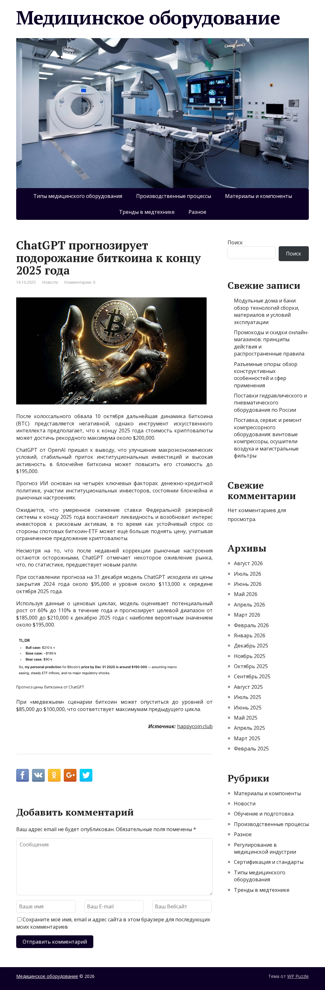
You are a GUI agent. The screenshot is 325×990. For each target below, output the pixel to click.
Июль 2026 (247, 573)
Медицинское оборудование (148, 17)
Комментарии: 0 (79, 282)
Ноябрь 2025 (249, 656)
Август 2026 (248, 563)
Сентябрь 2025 (252, 676)
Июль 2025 (247, 697)
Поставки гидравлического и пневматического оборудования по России (270, 402)
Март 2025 (247, 738)
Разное (197, 211)
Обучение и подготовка (264, 813)
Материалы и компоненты (258, 196)
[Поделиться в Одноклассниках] (54, 775)
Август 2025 (248, 686)
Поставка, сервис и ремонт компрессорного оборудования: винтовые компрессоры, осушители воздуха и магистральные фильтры (268, 438)
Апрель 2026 (249, 604)
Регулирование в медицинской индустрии (265, 848)
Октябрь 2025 (251, 666)
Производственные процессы (173, 196)
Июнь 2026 (248, 583)
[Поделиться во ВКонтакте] (38, 775)
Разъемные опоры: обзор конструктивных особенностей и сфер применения (265, 375)
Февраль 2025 (251, 748)
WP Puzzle (298, 976)
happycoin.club (195, 726)
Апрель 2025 (249, 727)
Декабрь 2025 (251, 645)
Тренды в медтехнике (147, 211)
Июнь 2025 (248, 707)
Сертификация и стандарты (268, 861)
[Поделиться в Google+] (70, 775)
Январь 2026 (249, 635)
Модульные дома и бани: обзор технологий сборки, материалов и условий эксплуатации (266, 311)
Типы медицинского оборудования (77, 196)
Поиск (235, 242)
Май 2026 (245, 594)
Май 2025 (245, 717)
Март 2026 (247, 614)
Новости (50, 282)
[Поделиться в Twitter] (86, 775)
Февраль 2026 (251, 625)
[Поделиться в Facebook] (22, 775)
